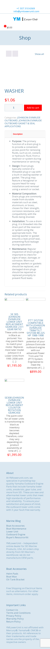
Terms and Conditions (18, 612)
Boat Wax (11, 576)
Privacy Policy (13, 615)
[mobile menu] (46, 19)
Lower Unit (12, 531)
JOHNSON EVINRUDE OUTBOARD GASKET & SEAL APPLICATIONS (23, 123)
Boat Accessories (15, 525)
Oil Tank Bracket (15, 579)
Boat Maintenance (16, 528)
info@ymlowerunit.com (26, 11)
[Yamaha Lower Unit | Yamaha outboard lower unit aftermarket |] (25, 19)
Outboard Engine (15, 534)
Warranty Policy (15, 618)
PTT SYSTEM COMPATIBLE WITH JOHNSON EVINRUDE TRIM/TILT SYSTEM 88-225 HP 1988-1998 (35, 328)
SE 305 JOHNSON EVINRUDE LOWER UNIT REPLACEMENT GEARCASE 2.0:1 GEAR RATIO (14, 322)
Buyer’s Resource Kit (17, 537)
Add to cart (33, 107)
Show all (39, 54)
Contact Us (12, 609)
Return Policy (13, 621)
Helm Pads (12, 573)
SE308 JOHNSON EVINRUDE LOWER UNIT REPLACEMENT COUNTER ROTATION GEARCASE (14, 405)
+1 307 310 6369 (26, 8)
